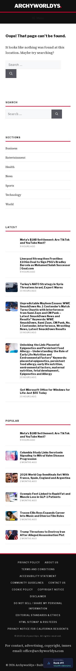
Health (10, 167)
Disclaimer (38, 596)
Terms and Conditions (38, 569)
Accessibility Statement (38, 576)
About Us (51, 562)
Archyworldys (37, 6)
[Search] (11, 73)
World (10, 204)
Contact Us (56, 582)
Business (11, 148)
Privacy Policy (29, 562)
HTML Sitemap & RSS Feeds (38, 622)
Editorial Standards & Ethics (38, 615)
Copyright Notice (51, 589)
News (9, 176)
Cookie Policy (22, 589)
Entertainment (15, 157)
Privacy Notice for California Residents (38, 628)
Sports (10, 186)
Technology (13, 195)
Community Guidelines (27, 582)
